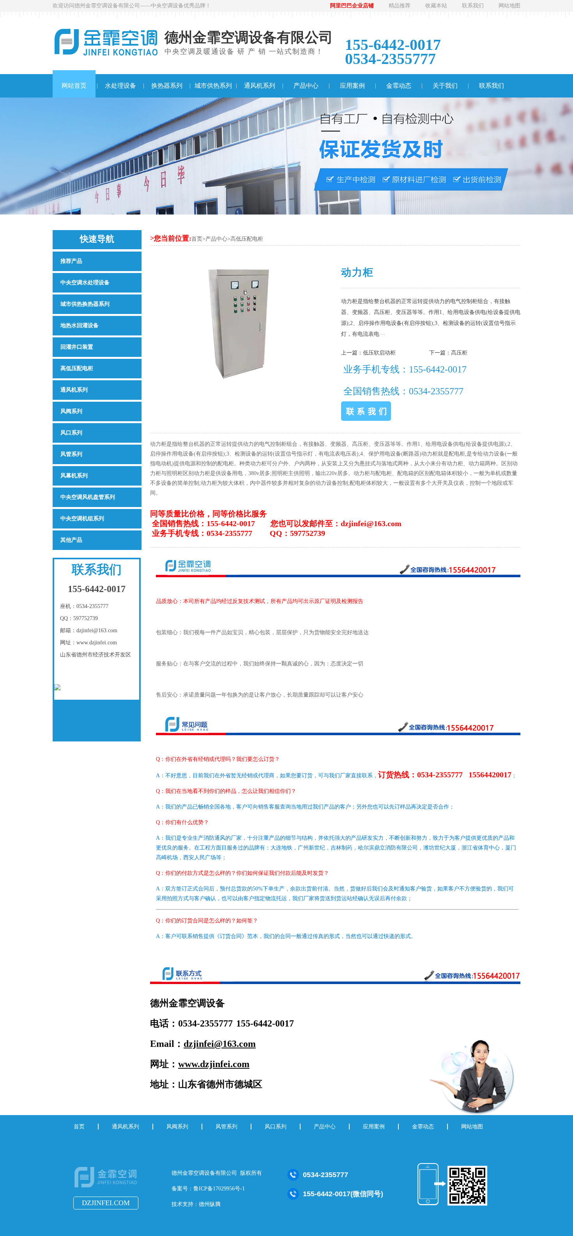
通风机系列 (259, 85)
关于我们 (445, 85)
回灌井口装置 (76, 347)
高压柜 (459, 353)
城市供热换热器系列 (85, 304)
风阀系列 (71, 411)
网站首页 (74, 85)
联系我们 (473, 6)
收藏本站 (436, 6)
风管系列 (71, 454)
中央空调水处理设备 (85, 283)
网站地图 (509, 6)
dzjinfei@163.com (220, 1044)
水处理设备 (120, 85)
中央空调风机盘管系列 (87, 497)
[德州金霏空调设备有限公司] (106, 1187)
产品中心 (306, 85)
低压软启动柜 (379, 353)
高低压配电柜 (246, 239)
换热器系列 (166, 85)
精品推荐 (399, 6)
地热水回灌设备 (79, 325)
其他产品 (71, 540)
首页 (196, 239)
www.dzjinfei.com (213, 1064)
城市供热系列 (213, 85)
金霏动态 (398, 85)
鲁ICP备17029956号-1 (219, 1189)
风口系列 (71, 433)
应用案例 (352, 85)
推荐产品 (71, 261)
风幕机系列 (74, 476)
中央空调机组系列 (82, 518)
